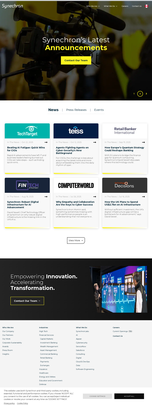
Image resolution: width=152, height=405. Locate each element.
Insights (5, 354)
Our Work (6, 339)
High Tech (43, 331)
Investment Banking (48, 343)
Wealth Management (49, 346)
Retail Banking (46, 358)
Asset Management (48, 350)
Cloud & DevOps (83, 362)
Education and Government (50, 381)
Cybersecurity (81, 343)
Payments (44, 362)
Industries (43, 327)
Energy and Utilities (47, 377)
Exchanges (44, 365)
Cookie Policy (22, 403)
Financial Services (46, 335)
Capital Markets (46, 339)
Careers (116, 327)
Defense (42, 384)
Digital (78, 358)
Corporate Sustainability (12, 343)
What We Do (81, 327)
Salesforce (80, 350)
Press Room (7, 350)
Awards (5, 346)
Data (78, 365)
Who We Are (7, 327)
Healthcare (43, 373)
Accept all (129, 396)
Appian (79, 339)
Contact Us (118, 336)
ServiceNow (81, 346)
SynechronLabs (82, 331)
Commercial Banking (49, 354)
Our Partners (7, 335)
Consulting (80, 354)
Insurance (43, 369)
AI (77, 335)
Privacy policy (9, 403)
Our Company (8, 331)
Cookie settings (97, 396)
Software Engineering (85, 369)
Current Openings (122, 331)
